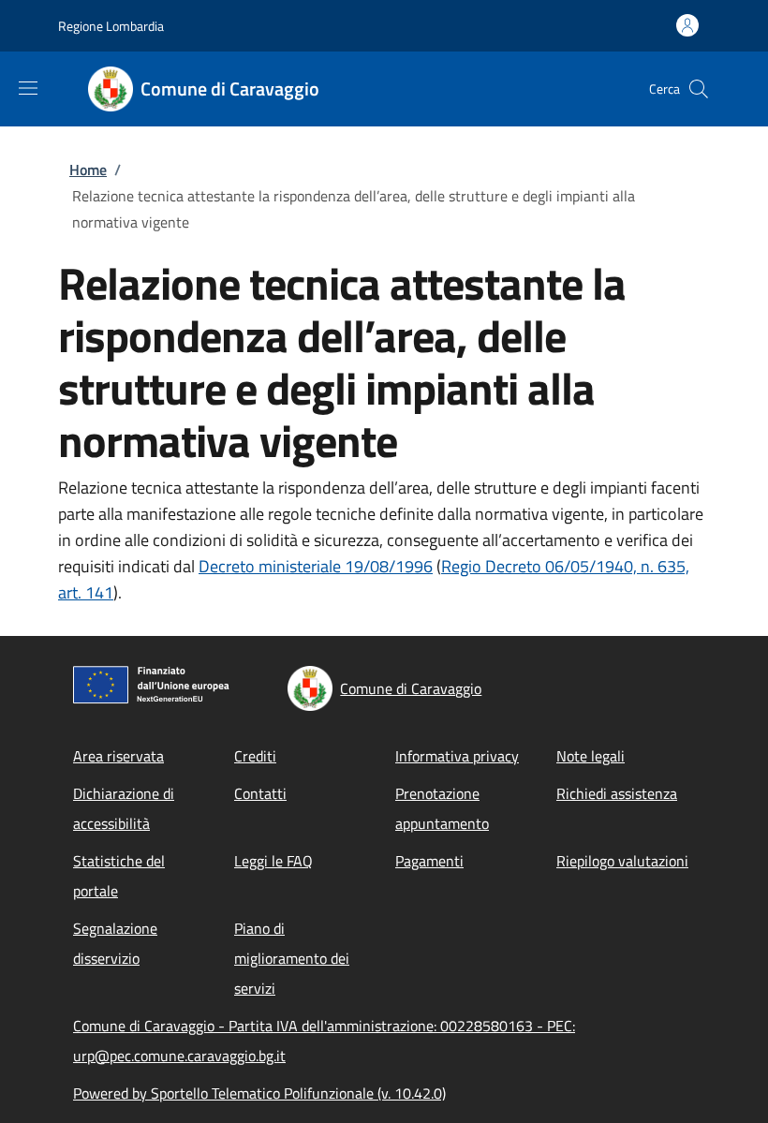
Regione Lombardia (111, 26)
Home (88, 169)
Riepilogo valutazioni (622, 861)
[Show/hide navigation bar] (28, 88)
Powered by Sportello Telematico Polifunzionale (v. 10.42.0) (259, 1093)
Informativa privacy (457, 756)
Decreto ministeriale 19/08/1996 (316, 566)
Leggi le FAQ (273, 861)
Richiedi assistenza (616, 793)
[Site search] (698, 89)
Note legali (590, 756)
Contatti (260, 793)
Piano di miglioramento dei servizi (291, 958)
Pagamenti (429, 861)
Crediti (255, 756)
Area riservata (118, 756)
